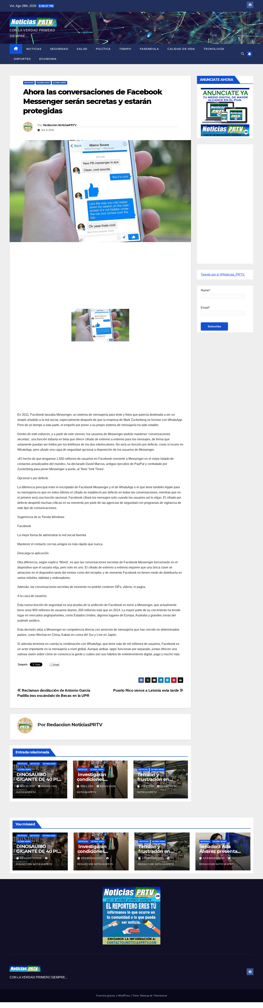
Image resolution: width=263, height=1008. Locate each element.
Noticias (34, 49)
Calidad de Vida (181, 49)
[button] (242, 53)
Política (103, 49)
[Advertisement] (100, 273)
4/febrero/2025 (214, 858)
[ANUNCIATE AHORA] (225, 111)
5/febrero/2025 (153, 858)
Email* (205, 307)
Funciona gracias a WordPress (113, 995)
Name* (205, 290)
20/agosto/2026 (31, 858)
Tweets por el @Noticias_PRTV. (223, 274)
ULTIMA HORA (59, 83)
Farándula (149, 49)
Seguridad (59, 49)
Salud (82, 49)
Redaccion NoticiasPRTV (59, 125)
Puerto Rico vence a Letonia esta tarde (146, 690)
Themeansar (160, 995)
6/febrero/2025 (92, 858)
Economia (47, 59)
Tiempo (125, 49)
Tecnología (214, 49)
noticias (22, 764)
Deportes (22, 59)
